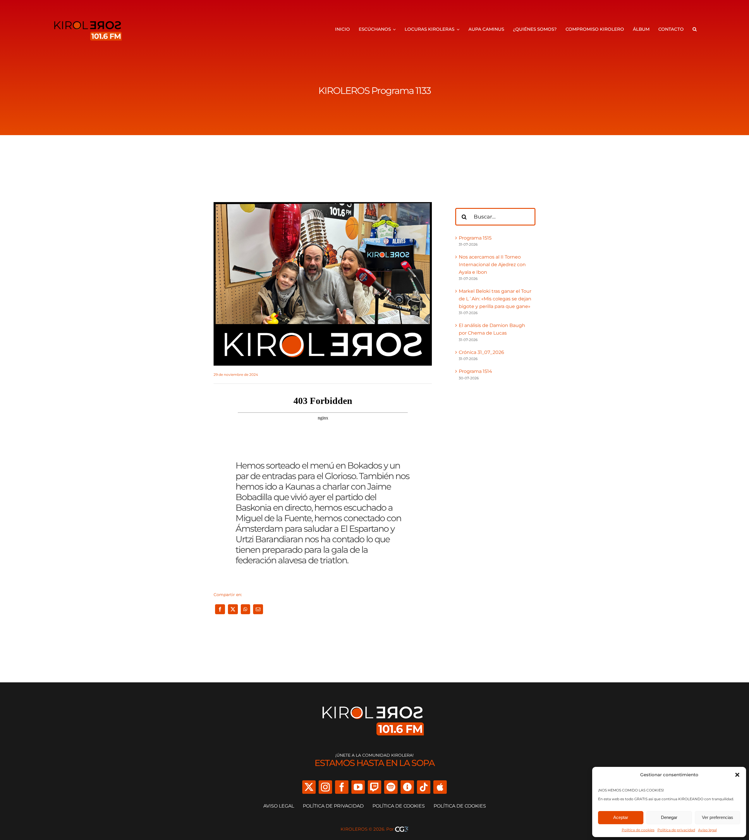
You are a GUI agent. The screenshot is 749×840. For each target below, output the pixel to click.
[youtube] (358, 787)
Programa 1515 (475, 238)
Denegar (669, 817)
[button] (737, 775)
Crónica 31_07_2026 (481, 352)
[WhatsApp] (245, 609)
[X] (232, 609)
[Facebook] (220, 609)
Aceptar (620, 817)
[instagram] (325, 787)
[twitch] (374, 787)
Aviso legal (707, 830)
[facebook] (341, 787)
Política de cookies (638, 830)
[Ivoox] (407, 787)
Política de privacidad (676, 830)
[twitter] (309, 787)
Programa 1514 (475, 371)
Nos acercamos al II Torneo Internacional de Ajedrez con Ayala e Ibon (492, 264)
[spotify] (391, 787)
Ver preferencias (717, 817)
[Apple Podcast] (440, 787)
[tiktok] (423, 787)
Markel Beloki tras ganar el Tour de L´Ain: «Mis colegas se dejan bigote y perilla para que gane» (495, 298)
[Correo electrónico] (258, 609)
